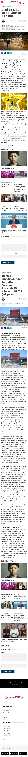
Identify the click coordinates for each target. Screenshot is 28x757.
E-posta (17, 253)
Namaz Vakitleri (7, 728)
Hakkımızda (6, 739)
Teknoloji (5, 717)
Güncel (16, 26)
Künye (4, 742)
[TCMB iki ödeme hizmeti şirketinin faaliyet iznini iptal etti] (20, 199)
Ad (2, 253)
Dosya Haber (6, 710)
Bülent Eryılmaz (10, 21)
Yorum (3, 243)
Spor (4, 719)
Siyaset (8, 29)
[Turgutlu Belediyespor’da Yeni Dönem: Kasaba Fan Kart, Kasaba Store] (14, 630)
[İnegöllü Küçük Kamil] (14, 158)
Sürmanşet (13, 29)
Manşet (8, 28)
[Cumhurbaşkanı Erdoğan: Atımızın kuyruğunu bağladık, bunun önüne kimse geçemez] (14, 220)
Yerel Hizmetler (21, 29)
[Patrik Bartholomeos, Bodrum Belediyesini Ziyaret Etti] (7, 199)
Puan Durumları (6, 733)
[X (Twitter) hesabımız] (12, 684)
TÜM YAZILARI (22, 21)
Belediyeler (4, 26)
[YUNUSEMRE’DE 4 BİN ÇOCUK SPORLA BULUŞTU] (7, 176)
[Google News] (24, 54)
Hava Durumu (6, 726)
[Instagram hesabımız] (14, 684)
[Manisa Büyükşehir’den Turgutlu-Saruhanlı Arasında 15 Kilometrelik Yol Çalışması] (20, 176)
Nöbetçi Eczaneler (7, 730)
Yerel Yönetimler (7, 712)
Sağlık (4, 715)
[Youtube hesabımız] (17, 684)
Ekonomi (11, 26)
